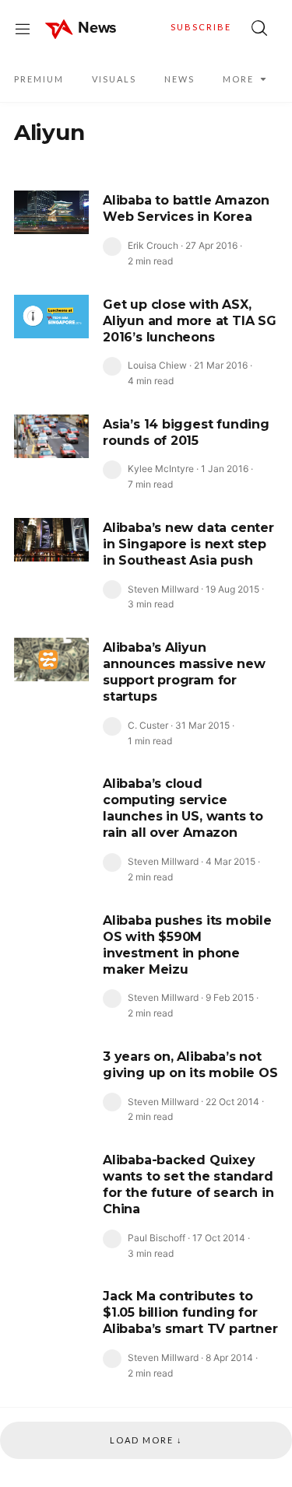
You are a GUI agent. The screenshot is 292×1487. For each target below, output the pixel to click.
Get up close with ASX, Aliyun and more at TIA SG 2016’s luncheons (189, 321)
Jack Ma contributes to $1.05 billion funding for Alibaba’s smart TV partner (190, 1312)
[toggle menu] (22, 28)
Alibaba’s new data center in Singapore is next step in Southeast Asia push (188, 544)
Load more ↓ (146, 1440)
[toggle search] (259, 28)
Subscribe (201, 27)
